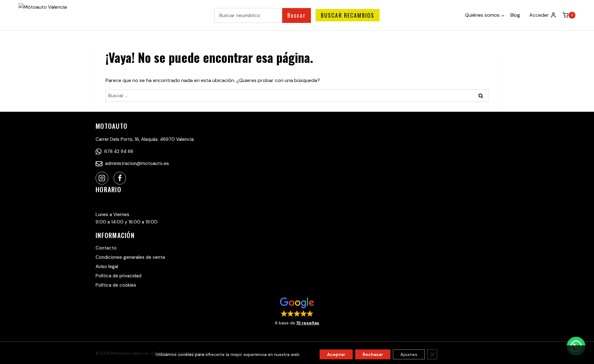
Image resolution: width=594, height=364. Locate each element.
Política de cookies (116, 285)
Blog (515, 15)
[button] (297, 311)
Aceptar (336, 354)
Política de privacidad (118, 276)
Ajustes (408, 354)
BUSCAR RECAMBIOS (348, 15)
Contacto (106, 248)
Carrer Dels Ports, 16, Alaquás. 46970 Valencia (145, 139)
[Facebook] (120, 178)
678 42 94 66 (118, 151)
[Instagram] (102, 178)
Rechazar (373, 354)
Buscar (296, 15)
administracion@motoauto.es (136, 163)
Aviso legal (107, 266)
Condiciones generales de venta (130, 257)
